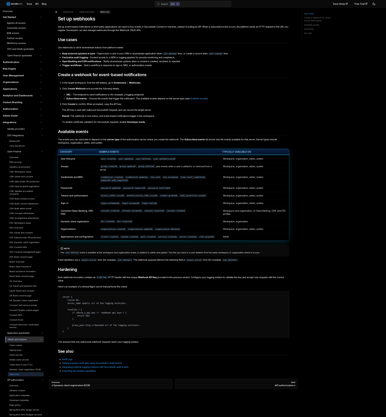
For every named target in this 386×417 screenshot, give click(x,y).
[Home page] (56, 12)
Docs (29, 4)
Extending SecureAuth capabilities (79, 371)
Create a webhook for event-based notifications (317, 19)
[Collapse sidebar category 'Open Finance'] (42, 152)
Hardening (309, 29)
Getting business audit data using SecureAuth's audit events (92, 363)
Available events (198, 98)
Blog (44, 4)
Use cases (309, 13)
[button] (22, 17)
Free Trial (360, 4)
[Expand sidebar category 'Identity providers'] (42, 129)
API (37, 4)
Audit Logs (67, 359)
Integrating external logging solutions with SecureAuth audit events (95, 367)
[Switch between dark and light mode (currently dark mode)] (374, 4)
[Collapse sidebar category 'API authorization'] (42, 380)
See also (308, 33)
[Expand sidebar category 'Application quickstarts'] (42, 333)
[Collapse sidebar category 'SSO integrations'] (42, 135)
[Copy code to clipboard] (286, 294)
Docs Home (339, 4)
